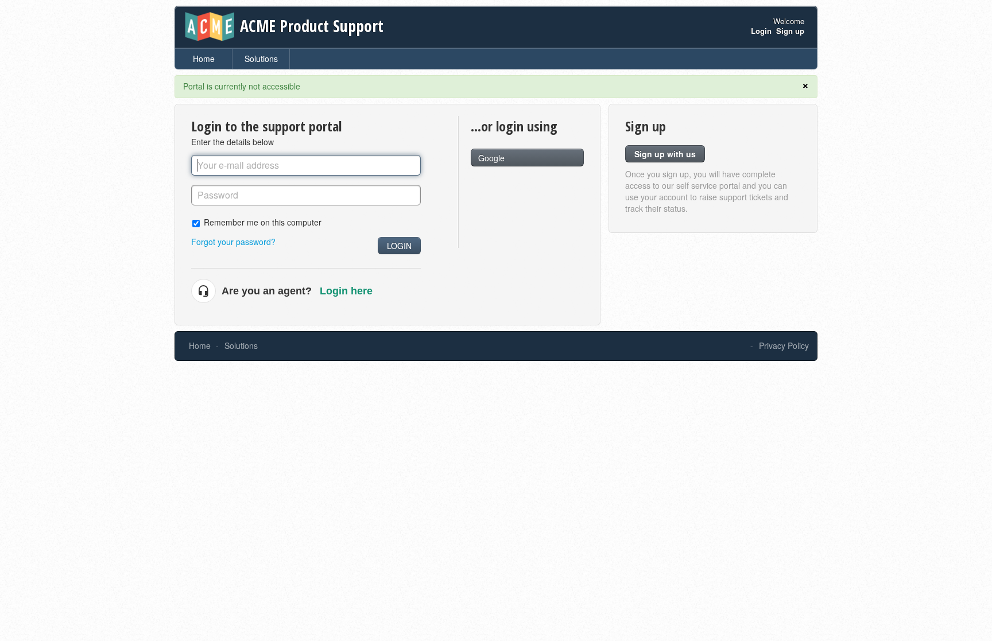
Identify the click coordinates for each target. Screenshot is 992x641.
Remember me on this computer (262, 221)
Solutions (261, 58)
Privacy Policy (784, 345)
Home (204, 58)
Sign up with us (665, 154)
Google (491, 158)
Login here (346, 291)
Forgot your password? (233, 241)
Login (399, 245)
